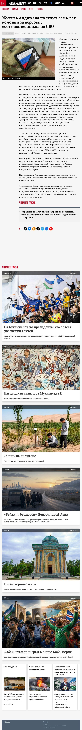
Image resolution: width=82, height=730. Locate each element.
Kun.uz (74, 86)
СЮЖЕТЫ (40, 9)
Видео (23, 9)
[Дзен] (38, 228)
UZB (51, 3)
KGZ (34, 3)
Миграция (74, 33)
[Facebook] (46, 228)
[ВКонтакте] (29, 228)
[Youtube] (51, 228)
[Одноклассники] (34, 228)
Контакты (7, 722)
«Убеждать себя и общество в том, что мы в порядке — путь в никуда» (64, 671)
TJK (40, 3)
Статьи (15, 9)
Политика (49, 33)
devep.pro (52, 727)
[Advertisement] (41, 250)
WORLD (57, 3)
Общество (35, 33)
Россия (67, 33)
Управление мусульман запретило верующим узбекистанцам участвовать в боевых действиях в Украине (48, 214)
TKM (45, 3)
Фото (31, 9)
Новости (5, 9)
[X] (25, 228)
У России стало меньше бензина (37, 668)
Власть (42, 33)
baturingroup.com (57, 725)
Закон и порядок (20, 33)
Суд (29, 33)
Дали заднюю (10, 667)
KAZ (29, 3)
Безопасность (58, 33)
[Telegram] (42, 228)
